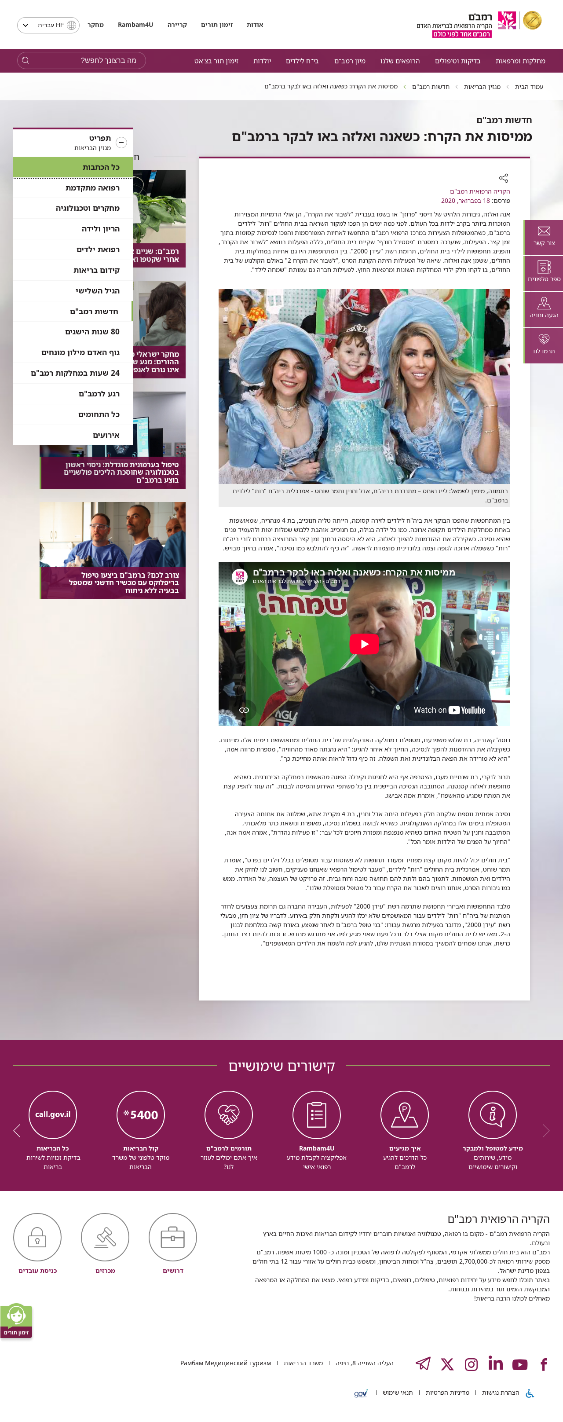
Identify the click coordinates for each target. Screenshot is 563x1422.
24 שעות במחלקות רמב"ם (75, 373)
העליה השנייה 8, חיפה (364, 1363)
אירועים (106, 435)
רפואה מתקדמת (93, 188)
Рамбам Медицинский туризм (225, 1363)
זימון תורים (217, 24)
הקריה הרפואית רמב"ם (480, 191)
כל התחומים (99, 414)
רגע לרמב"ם (99, 393)
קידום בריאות (96, 270)
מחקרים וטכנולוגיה (88, 208)
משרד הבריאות (302, 1363)
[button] (73, 143)
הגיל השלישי (98, 291)
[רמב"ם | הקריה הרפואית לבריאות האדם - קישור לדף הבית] (479, 24)
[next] (20, 1131)
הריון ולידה (101, 229)
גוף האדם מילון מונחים (80, 352)
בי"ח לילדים (302, 60)
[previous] (543, 1131)
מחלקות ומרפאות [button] (520, 60)
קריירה (177, 24)
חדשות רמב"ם (94, 311)
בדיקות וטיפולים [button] (458, 60)
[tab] (543, 237)
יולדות (262, 60)
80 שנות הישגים (92, 331)
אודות (255, 24)
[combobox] (48, 25)
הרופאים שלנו (400, 60)
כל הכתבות (101, 167)
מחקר (96, 24)
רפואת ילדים (98, 249)
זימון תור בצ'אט (216, 60)
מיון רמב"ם (350, 60)
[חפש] (25, 60)
